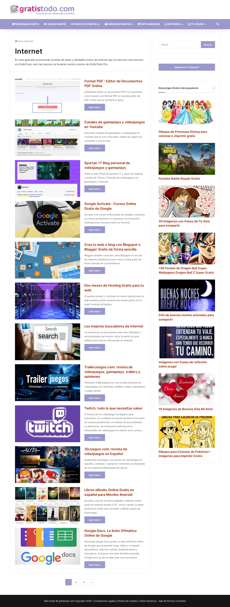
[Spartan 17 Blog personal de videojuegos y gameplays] (47, 178)
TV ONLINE (197, 24)
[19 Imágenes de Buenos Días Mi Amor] (187, 389)
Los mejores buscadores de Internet (113, 326)
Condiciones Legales (105, 601)
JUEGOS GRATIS (56, 24)
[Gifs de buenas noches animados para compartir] (187, 295)
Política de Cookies (128, 601)
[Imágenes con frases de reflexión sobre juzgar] (187, 342)
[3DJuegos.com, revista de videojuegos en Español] (47, 464)
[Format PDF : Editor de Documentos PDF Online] (47, 96)
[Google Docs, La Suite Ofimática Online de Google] (47, 546)
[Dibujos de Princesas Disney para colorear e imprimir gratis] (187, 112)
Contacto (181, 601)
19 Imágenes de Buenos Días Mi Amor (186, 409)
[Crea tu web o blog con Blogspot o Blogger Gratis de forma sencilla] (47, 260)
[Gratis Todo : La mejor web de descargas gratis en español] (42, 10)
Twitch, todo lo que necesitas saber (113, 408)
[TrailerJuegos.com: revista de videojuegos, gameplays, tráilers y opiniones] (47, 382)
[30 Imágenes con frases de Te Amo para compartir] (187, 201)
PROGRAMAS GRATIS (26, 24)
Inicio (20, 41)
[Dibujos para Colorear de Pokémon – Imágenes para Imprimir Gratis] (187, 432)
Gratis (52, 601)
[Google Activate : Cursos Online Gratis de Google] (47, 219)
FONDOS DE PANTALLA (86, 24)
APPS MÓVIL (173, 24)
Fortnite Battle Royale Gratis (179, 178)
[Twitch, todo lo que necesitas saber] (47, 423)
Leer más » (95, 107)
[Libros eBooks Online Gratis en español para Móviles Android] (47, 505)
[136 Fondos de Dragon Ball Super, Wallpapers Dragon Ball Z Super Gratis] (187, 249)
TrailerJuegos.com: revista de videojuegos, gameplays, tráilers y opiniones (112, 372)
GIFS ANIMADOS (150, 24)
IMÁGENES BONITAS (119, 24)
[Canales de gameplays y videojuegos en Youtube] (47, 137)
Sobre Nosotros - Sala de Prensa (157, 601)
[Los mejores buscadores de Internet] (47, 341)
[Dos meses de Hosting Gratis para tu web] (47, 301)
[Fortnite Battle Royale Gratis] (187, 159)
